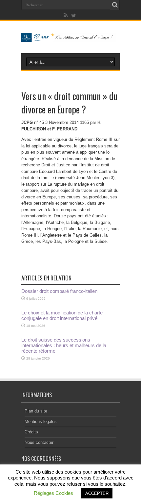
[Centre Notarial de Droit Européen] (70, 37)
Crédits (31, 431)
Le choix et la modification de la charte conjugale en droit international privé (62, 315)
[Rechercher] (115, 5)
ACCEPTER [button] (97, 493)
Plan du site (36, 411)
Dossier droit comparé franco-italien (59, 291)
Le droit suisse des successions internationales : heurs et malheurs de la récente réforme (63, 345)
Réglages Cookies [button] (53, 493)
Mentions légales (41, 421)
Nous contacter (39, 442)
